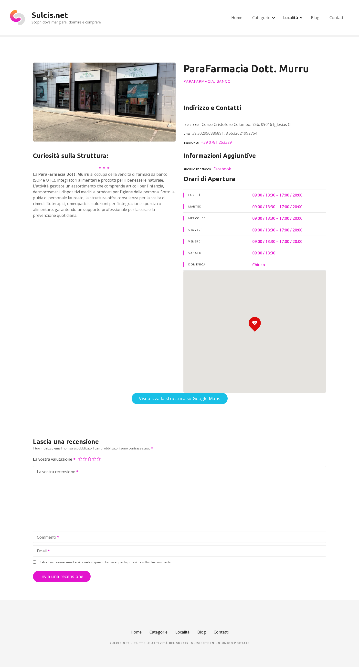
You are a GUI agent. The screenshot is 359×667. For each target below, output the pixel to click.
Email (40, 551)
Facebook (222, 169)
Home (236, 17)
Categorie (261, 17)
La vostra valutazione (53, 459)
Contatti (336, 17)
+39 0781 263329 (216, 142)
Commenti (45, 538)
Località (290, 17)
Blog (315, 17)
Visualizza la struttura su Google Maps (179, 398)
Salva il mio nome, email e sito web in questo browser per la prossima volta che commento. (106, 562)
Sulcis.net (50, 15)
